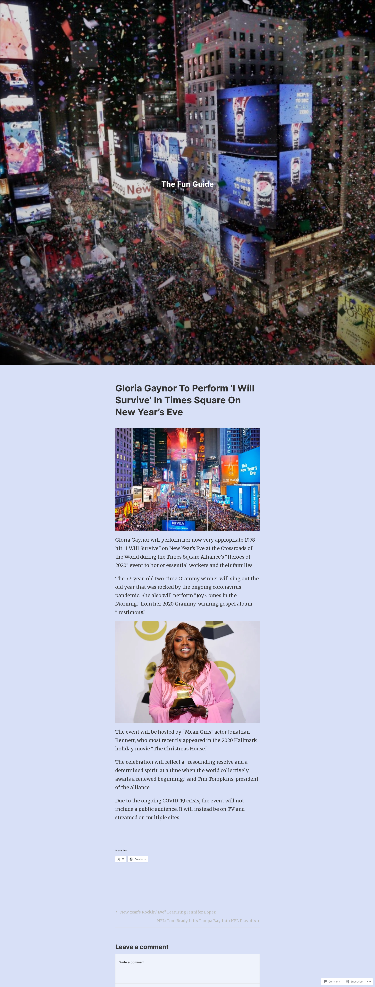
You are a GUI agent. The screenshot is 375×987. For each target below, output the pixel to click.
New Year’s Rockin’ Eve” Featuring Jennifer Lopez (165, 913)
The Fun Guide (187, 183)
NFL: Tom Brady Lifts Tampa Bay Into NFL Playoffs (206, 921)
